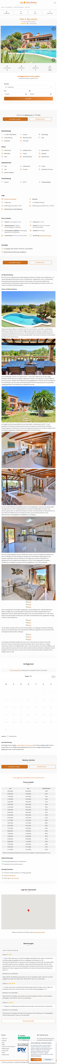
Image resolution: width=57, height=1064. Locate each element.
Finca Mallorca (8, 7)
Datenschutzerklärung (36, 1055)
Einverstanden (36, 1059)
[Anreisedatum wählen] (26, 94)
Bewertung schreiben (28, 1021)
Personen (6, 84)
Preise (35, 13)
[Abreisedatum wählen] (50, 94)
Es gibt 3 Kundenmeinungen (9, 950)
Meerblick (34, 199)
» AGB (2, 1052)
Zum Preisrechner (16, 670)
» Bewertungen (5, 1048)
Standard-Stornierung (45, 235)
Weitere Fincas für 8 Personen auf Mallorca (15, 252)
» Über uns (4, 1038)
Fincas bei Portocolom (19, 7)
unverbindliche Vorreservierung (25, 745)
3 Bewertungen (32, 23)
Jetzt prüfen (28, 98)
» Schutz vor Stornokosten (8, 1046)
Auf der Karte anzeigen (10, 199)
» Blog (3, 1044)
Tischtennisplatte (46, 182)
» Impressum (4, 1050)
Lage (21, 13)
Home (2, 7)
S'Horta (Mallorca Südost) (28, 21)
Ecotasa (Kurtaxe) (14, 878)
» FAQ (2, 1042)
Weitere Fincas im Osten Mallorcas (13, 209)
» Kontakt (3, 1040)
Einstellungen (48, 1059)
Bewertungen (50, 13)
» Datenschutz (5, 1054)
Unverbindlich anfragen (14, 119)
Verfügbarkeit (6, 13)
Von (5, 90)
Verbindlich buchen (39, 119)
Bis (30, 90)
